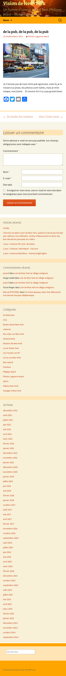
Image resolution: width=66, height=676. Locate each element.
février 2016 (8, 571)
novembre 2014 (10, 627)
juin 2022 (7, 424)
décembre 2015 (10, 575)
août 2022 (7, 415)
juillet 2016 (8, 547)
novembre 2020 (10, 471)
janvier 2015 (8, 618)
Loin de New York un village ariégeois (31, 273)
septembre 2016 (10, 538)
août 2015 (7, 590)
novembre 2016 (10, 528)
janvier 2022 (8, 448)
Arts (5, 319)
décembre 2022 (10, 410)
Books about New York (13, 324)
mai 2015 (7, 599)
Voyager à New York (12, 390)
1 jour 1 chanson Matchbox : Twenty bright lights (25, 253)
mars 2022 (7, 438)
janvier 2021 (8, 462)
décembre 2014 (10, 623)
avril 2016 (7, 561)
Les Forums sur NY (11, 352)
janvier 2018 (8, 500)
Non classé (8, 362)
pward (6, 273)
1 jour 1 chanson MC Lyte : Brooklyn (19, 244)
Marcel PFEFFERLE (11, 292)
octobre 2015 (9, 580)
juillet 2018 (8, 481)
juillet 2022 (8, 420)
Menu (6, 20)
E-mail (7, 178)
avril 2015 (7, 604)
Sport (5, 381)
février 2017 (8, 523)
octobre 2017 (9, 505)
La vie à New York (11, 348)
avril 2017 (7, 519)
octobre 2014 (9, 632)
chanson (7, 329)
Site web (7, 184)
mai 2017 (7, 514)
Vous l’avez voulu (51, 116)
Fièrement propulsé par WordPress (19, 669)
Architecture (9, 315)
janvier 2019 (8, 476)
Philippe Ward (9, 371)
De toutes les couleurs (18, 116)
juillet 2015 (8, 594)
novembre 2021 (10, 457)
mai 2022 (7, 429)
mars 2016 (7, 566)
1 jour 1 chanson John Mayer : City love (20, 248)
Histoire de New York (12, 343)
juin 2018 (7, 486)
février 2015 (8, 613)
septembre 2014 (10, 637)
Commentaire (11, 150)
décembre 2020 (10, 467)
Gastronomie (9, 338)
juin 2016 (7, 552)
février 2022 (8, 443)
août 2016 (7, 542)
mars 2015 (7, 608)
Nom (6, 171)
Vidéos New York (10, 386)
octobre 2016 (9, 533)
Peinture (7, 367)
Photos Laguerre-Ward (38, 36)
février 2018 (8, 495)
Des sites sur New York (13, 334)
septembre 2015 (10, 585)
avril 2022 (7, 434)
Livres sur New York (12, 357)
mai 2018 (7, 490)
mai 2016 (7, 556)
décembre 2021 (10, 453)
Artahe (6, 228)
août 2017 (7, 509)
